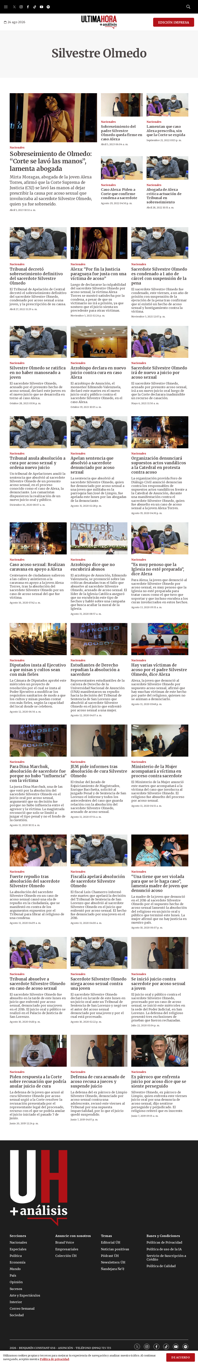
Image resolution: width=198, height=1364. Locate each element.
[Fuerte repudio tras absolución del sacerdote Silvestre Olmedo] (38, 851)
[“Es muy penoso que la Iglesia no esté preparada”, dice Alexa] (159, 538)
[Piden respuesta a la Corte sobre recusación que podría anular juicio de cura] (38, 1051)
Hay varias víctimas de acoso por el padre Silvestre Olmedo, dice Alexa (159, 670)
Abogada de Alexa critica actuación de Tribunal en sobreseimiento (164, 195)
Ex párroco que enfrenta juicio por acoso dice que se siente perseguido (158, 1081)
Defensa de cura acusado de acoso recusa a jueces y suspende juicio (98, 1081)
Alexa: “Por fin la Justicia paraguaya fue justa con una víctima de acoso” (98, 274)
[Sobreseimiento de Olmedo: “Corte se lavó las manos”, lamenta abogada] (53, 117)
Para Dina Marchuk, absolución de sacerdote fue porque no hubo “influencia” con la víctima (38, 773)
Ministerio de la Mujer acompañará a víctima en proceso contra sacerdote (156, 771)
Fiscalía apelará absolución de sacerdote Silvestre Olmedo (98, 881)
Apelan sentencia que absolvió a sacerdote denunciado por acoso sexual (92, 465)
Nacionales (17, 147)
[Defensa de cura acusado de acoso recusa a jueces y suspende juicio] (99, 1051)
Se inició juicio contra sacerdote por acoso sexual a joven (158, 984)
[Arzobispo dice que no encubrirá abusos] (99, 538)
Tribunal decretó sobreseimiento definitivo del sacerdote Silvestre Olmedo (36, 276)
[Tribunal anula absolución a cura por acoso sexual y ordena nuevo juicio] (38, 432)
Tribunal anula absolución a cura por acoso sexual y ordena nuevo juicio (37, 463)
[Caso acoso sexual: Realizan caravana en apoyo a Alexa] (38, 538)
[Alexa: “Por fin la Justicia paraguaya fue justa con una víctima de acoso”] (99, 243)
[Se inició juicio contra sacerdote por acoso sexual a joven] (159, 953)
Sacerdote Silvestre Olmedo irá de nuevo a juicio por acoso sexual (159, 373)
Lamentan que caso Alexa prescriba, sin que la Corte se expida (166, 130)
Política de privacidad (54, 1359)
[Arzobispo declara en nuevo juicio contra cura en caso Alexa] (99, 342)
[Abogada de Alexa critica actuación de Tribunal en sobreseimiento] (167, 168)
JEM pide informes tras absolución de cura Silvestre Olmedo (99, 771)
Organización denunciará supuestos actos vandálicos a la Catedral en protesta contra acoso (158, 465)
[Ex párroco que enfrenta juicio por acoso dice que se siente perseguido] (159, 1051)
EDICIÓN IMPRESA (173, 22)
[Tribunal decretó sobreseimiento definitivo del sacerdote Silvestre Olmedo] (38, 243)
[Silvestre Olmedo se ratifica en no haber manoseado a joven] (38, 342)
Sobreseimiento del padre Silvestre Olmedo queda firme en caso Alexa (121, 132)
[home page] (99, 22)
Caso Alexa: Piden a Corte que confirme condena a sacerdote (119, 193)
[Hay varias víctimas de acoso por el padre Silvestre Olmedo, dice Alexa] (159, 639)
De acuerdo (180, 1357)
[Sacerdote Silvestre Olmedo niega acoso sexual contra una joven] (99, 953)
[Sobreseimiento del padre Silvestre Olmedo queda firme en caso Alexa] (122, 105)
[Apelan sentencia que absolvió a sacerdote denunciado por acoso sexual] (99, 432)
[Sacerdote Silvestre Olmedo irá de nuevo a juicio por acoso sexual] (159, 342)
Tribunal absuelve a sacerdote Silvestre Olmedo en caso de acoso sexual (37, 984)
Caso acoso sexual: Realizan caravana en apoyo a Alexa (37, 567)
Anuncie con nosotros (73, 1236)
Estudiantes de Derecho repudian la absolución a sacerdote (95, 670)
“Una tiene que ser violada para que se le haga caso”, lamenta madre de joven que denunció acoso (159, 883)
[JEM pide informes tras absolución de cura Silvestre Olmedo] (99, 741)
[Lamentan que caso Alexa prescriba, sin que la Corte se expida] (167, 105)
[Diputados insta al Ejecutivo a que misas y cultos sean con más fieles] (38, 639)
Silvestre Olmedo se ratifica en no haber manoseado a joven (38, 373)
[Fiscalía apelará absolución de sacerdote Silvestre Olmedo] (99, 851)
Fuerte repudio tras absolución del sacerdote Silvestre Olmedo (35, 881)
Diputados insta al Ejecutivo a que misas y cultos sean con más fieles (38, 670)
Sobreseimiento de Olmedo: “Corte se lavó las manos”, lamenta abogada (51, 161)
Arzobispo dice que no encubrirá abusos (93, 567)
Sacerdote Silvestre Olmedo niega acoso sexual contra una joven (98, 984)
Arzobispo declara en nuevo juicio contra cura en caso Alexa (98, 373)
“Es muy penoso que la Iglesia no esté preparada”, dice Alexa (157, 569)
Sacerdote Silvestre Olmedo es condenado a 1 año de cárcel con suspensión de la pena (159, 276)
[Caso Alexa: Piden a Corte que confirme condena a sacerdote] (122, 168)
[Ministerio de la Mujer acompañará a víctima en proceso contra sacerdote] (159, 741)
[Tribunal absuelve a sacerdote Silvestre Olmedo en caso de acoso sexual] (38, 953)
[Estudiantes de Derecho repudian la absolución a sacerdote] (99, 639)
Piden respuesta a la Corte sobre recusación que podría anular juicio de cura (38, 1081)
